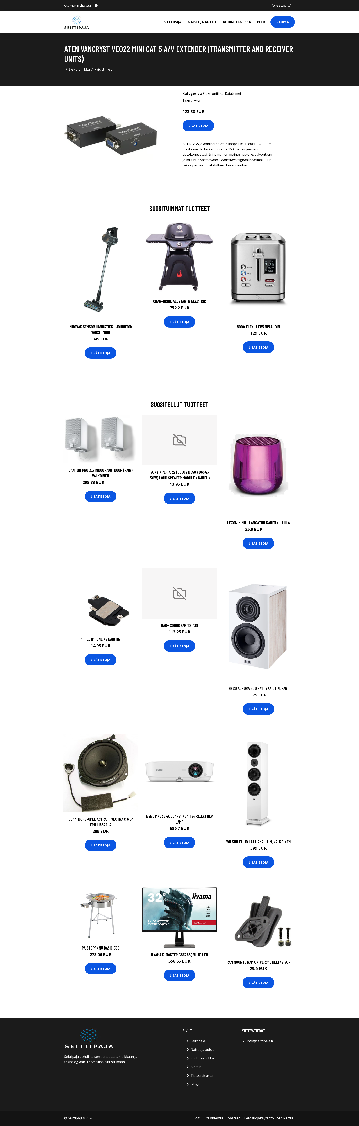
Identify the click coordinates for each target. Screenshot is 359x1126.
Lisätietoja (198, 125)
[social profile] (96, 6)
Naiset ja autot (202, 22)
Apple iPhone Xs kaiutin (100, 639)
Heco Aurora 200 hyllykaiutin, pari (258, 688)
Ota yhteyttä (213, 1118)
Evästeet (233, 1118)
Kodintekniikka (237, 22)
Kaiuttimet (103, 69)
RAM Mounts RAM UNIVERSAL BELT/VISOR (258, 962)
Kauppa (283, 22)
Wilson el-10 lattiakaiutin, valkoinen (258, 841)
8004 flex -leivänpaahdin (258, 326)
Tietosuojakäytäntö (258, 1118)
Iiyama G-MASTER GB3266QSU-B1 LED (179, 954)
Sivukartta (285, 1118)
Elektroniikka (79, 69)
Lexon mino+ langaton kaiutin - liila (258, 522)
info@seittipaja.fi (280, 5)
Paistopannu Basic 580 (100, 947)
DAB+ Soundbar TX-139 (179, 625)
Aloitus (196, 1066)
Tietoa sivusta (202, 1075)
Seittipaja (173, 22)
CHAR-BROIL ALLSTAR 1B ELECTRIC (179, 301)
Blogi (262, 22)
